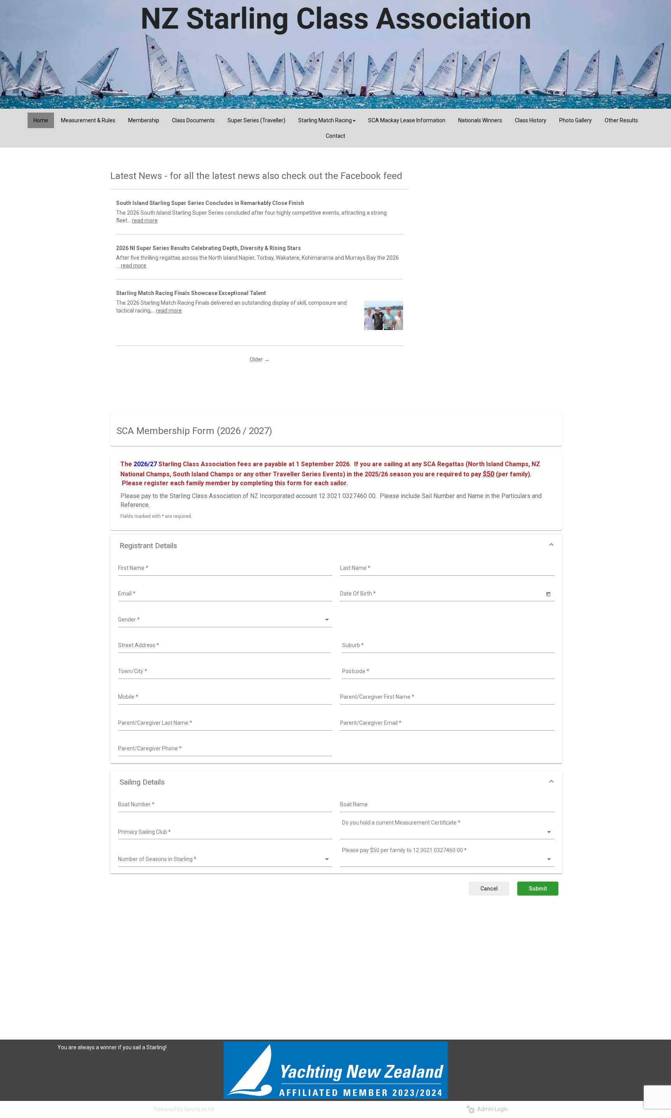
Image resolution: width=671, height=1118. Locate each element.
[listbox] (224, 620)
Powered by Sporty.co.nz (184, 1109)
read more (145, 220)
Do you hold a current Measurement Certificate (401, 822)
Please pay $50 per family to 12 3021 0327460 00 (404, 850)
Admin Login (491, 1109)
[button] (336, 546)
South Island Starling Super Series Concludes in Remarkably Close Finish (210, 203)
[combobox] (224, 568)
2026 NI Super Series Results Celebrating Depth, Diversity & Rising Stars (208, 248)
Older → (259, 359)
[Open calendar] (548, 594)
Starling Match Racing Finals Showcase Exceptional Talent (191, 293)
